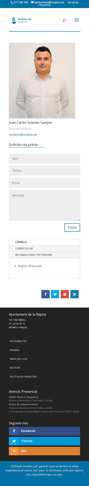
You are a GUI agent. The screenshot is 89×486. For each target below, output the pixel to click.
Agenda (14, 350)
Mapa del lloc (19, 358)
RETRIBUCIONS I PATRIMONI (33, 255)
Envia (72, 227)
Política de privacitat (23, 376)
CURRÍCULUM (24, 248)
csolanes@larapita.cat (23, 134)
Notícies (15, 367)
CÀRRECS (21, 242)
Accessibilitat (18, 341)
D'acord (44, 479)
